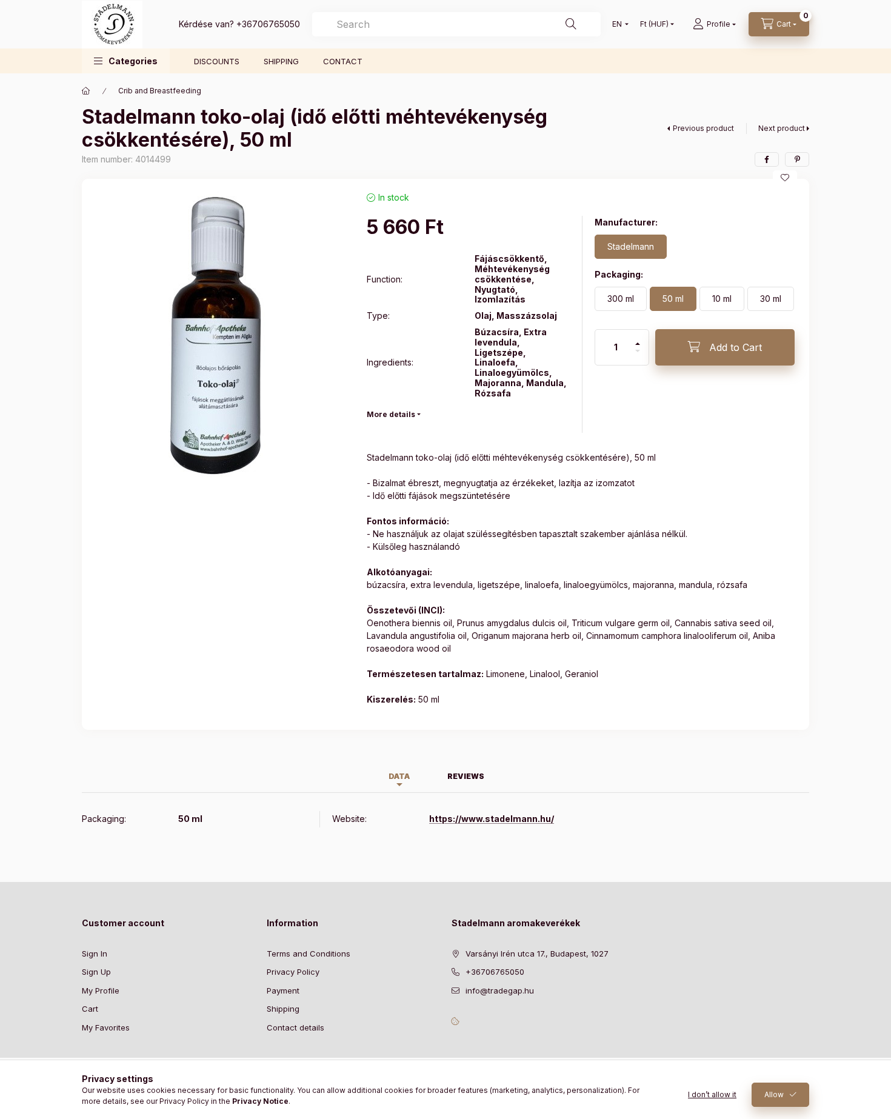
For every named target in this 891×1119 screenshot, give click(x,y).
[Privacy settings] (455, 1021)
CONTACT (342, 61)
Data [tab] (399, 776)
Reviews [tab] (465, 776)
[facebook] (767, 159)
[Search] (571, 24)
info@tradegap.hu (500, 990)
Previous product (703, 128)
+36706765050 (268, 24)
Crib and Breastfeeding (159, 90)
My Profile (100, 990)
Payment (283, 990)
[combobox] (456, 24)
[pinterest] (797, 159)
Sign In (94, 953)
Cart (90, 1009)
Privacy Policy (293, 972)
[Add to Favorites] (785, 177)
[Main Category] (86, 90)
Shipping (283, 1009)
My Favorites (106, 1027)
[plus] (637, 338)
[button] (126, 60)
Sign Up (96, 972)
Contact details (295, 1027)
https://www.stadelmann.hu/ (491, 818)
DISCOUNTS (216, 61)
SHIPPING (281, 61)
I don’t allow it (712, 1094)
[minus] (637, 356)
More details (391, 414)
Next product (781, 128)
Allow (774, 1094)
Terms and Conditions (308, 953)
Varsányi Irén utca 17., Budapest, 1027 (537, 953)
